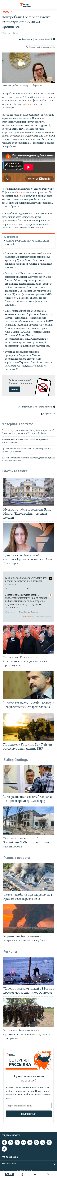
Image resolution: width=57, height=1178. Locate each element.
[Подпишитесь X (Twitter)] (17, 1142)
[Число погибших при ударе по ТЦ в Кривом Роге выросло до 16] (28, 877)
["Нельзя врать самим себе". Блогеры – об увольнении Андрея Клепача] (28, 685)
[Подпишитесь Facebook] (10, 1142)
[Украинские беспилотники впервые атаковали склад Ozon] (28, 918)
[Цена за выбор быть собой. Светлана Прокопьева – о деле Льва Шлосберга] (28, 537)
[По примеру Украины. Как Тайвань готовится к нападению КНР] (28, 727)
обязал (18, 192)
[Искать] (48, 1174)
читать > (14, 389)
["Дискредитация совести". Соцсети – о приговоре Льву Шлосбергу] (28, 779)
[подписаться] (4, 1148)
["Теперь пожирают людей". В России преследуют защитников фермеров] (28, 971)
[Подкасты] (49, 1142)
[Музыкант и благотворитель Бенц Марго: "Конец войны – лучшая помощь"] (28, 492)
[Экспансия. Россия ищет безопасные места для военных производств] (28, 639)
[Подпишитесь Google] (4, 1142)
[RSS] (42, 1142)
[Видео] (35, 1174)
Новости (7, 12)
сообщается (28, 104)
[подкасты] (22, 1174)
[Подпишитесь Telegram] (30, 1142)
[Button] (25, 39)
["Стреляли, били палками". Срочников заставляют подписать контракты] (28, 1012)
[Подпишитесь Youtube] (23, 1142)
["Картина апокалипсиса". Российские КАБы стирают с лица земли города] (28, 820)
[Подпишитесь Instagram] (36, 1142)
